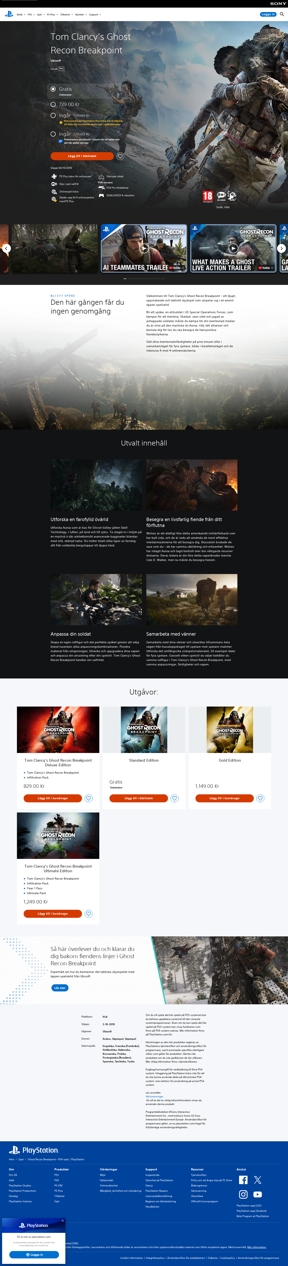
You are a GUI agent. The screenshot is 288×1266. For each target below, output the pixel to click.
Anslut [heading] (241, 1169)
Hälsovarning (198, 1191)
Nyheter (79, 14)
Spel (39, 14)
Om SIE (13, 1175)
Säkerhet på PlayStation (159, 1180)
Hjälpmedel (106, 1180)
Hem (11, 1159)
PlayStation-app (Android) (251, 1211)
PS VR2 (58, 1185)
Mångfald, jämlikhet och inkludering (120, 1191)
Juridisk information (131, 1258)
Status (149, 1185)
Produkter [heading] (61, 1169)
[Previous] (6, 248)
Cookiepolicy (227, 1258)
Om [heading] (11, 1169)
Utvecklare (197, 1196)
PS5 (30, 14)
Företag (13, 1196)
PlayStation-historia (20, 1201)
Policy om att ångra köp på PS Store (211, 1180)
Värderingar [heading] (108, 1169)
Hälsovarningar (154, 1096)
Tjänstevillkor (198, 1175)
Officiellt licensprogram (204, 1201)
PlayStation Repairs (156, 1191)
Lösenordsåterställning (158, 1196)
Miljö (102, 1175)
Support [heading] (151, 1169)
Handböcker (152, 1206)
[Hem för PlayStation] (9, 14)
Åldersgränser (199, 1185)
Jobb (11, 1180)
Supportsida (152, 1175)
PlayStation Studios (20, 1185)
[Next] (281, 248)
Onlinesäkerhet (109, 1185)
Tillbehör (65, 14)
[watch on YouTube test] (176, 268)
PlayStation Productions (22, 1191)
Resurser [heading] (197, 1169)
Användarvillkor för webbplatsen (186, 1258)
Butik (20, 14)
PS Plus (51, 14)
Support (93, 14)
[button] (144, 248)
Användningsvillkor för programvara (258, 1258)
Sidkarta (212, 1258)
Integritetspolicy (155, 1258)
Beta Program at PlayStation (253, 1216)
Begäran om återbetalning (160, 1201)
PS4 (56, 1180)
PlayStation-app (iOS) (249, 1205)
